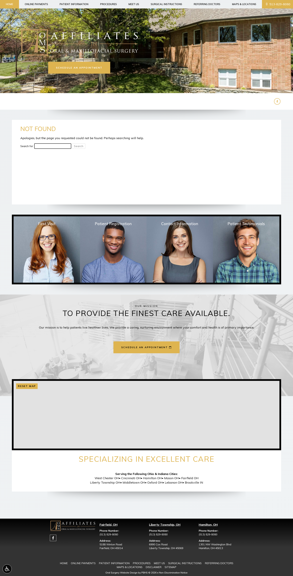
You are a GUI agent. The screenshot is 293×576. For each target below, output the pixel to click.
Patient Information (74, 4)
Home (9, 4)
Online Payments (36, 4)
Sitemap (170, 567)
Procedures (108, 4)
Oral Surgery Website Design (121, 572)
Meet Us (133, 4)
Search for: (26, 146)
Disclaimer (153, 567)
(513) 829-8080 (109, 534)
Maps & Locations (244, 4)
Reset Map (27, 386)
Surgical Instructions (166, 4)
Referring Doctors (207, 4)
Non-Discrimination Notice (173, 572)
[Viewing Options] (7, 568)
